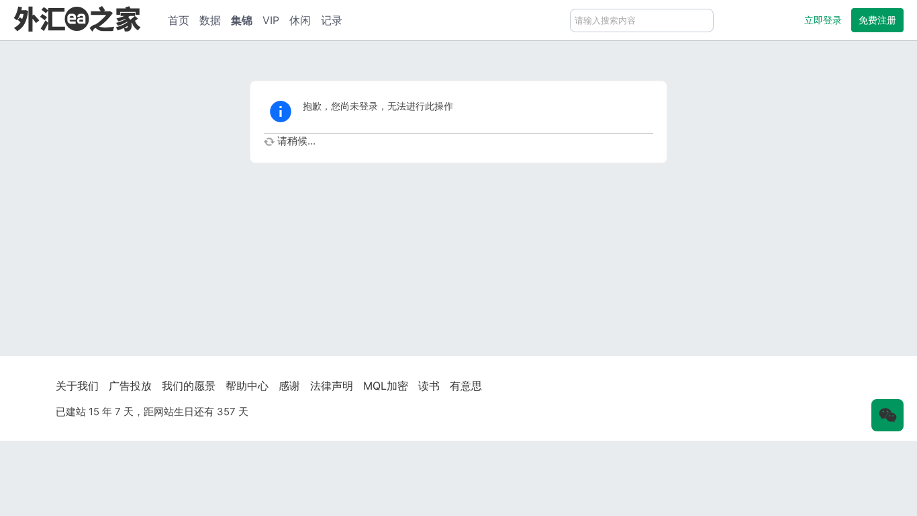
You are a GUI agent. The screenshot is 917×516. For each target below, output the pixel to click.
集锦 (241, 20)
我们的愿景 (188, 385)
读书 (429, 385)
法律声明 (331, 385)
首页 (178, 20)
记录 (331, 20)
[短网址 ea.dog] (77, 18)
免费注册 (877, 20)
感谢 (289, 385)
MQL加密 (385, 385)
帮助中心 (247, 385)
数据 (210, 20)
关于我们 (77, 385)
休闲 (300, 20)
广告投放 (130, 385)
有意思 (466, 385)
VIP (270, 20)
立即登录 (823, 20)
